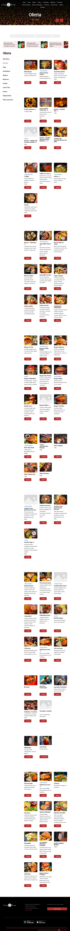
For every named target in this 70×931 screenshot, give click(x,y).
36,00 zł (58, 288)
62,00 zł (28, 825)
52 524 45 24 (32, 906)
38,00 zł (28, 258)
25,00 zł (28, 694)
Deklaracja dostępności (51, 927)
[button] (36, 109)
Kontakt (42, 7)
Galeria (61, 5)
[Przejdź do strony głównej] (8, 5)
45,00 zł (28, 359)
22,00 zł (43, 121)
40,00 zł (43, 320)
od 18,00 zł (29, 756)
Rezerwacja (54, 5)
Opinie (34, 2)
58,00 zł (28, 479)
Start (24, 2)
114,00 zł (43, 456)
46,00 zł (58, 359)
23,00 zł (28, 187)
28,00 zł (58, 147)
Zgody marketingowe (39, 927)
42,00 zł (43, 522)
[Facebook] (57, 20)
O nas (28, 2)
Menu (39, 2)
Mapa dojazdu (28, 910)
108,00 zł (58, 456)
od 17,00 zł (44, 756)
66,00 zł (58, 598)
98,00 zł (43, 479)
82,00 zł (43, 825)
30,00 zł (28, 82)
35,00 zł (43, 720)
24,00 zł (28, 121)
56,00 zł (43, 359)
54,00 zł (28, 598)
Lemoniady (46, 2)
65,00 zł (43, 660)
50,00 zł (58, 825)
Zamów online (57, 908)
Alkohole (53, 2)
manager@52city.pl (33, 908)
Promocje (59, 2)
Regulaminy (9, 927)
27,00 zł (43, 147)
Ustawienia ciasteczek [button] (28, 927)
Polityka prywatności (17, 927)
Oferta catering (26, 5)
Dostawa (46, 5)
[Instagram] (61, 20)
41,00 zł (58, 630)
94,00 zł (28, 456)
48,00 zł (28, 418)
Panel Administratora (62, 927)
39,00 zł (43, 258)
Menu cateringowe (37, 5)
